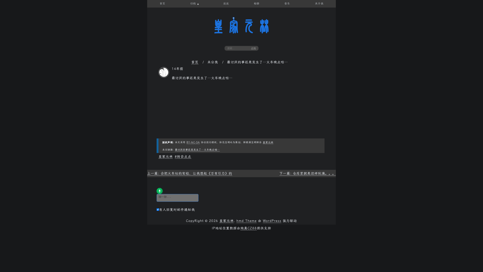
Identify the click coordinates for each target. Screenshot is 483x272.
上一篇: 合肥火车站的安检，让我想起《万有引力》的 (189, 173)
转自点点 (184, 156)
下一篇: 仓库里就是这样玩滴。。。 (307, 173)
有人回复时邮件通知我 (177, 210)
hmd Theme (246, 221)
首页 (194, 62)
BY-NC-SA (193, 142)
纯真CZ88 (248, 228)
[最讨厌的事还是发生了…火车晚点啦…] (163, 76)
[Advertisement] (241, 112)
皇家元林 (241, 26)
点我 (253, 48)
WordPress (272, 221)
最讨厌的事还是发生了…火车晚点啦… (197, 149)
